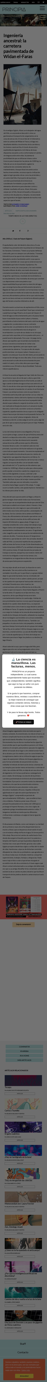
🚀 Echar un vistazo (23, 722)
